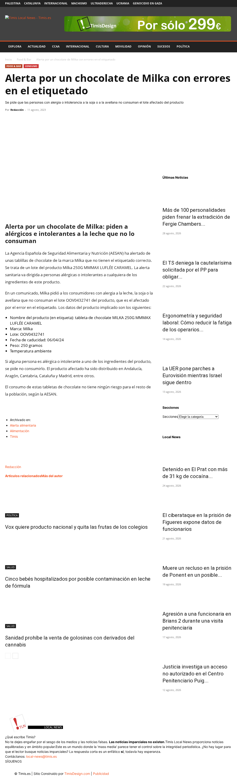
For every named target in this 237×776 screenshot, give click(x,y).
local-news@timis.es (41, 756)
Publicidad (101, 774)
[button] (226, 47)
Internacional (56, 3)
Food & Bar (24, 59)
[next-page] (15, 656)
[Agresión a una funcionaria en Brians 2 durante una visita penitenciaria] (197, 596)
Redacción (17, 109)
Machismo (79, 3)
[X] (213, 3)
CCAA (55, 46)
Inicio (8, 59)
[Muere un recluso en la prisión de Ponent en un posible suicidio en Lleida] (197, 550)
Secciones (170, 416)
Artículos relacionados (23, 476)
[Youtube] (220, 3)
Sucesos (163, 46)
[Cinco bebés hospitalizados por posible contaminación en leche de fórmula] (79, 552)
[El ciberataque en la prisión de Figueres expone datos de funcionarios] (197, 497)
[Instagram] (205, 3)
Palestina (12, 3)
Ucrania (122, 3)
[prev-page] (8, 656)
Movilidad (123, 46)
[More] (52, 120)
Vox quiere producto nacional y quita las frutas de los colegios (76, 527)
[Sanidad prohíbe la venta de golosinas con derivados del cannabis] (79, 610)
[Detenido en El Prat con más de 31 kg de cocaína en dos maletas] (197, 451)
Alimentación (19, 431)
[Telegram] (41, 120)
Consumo (31, 66)
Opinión (144, 46)
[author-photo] (15, 462)
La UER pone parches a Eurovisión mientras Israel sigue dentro (192, 375)
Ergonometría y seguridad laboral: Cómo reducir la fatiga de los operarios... (197, 323)
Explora (14, 46)
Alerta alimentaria (23, 425)
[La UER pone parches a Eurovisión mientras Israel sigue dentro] (197, 351)
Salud (10, 567)
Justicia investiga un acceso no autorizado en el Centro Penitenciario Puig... (194, 674)
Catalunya (32, 3)
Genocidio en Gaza (147, 3)
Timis (14, 436)
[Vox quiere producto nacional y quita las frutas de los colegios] (79, 500)
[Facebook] (197, 3)
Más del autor (52, 476)
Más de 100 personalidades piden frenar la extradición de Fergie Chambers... (196, 217)
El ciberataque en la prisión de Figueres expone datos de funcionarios (196, 522)
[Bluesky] (228, 3)
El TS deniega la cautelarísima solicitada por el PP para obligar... (197, 270)
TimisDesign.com (77, 774)
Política (183, 46)
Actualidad (37, 46)
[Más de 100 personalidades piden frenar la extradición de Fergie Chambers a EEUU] (197, 192)
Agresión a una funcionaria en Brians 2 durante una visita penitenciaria (196, 621)
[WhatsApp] (31, 120)
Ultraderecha (102, 3)
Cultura (102, 46)
